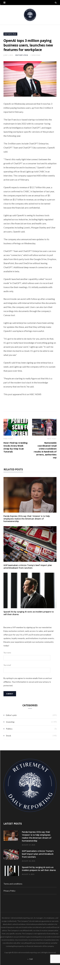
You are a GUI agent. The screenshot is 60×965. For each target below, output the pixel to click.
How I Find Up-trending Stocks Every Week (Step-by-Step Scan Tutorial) (15, 447)
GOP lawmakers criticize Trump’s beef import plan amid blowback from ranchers (27, 566)
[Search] (56, 2)
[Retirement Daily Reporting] (30, 15)
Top (31, 959)
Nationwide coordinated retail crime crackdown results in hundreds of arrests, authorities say (45, 450)
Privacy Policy (9, 891)
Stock (8, 735)
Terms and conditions (12, 884)
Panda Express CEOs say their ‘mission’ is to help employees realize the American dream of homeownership (26, 519)
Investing (10, 722)
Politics (9, 729)
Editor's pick (10, 34)
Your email (7, 665)
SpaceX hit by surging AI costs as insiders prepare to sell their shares (28, 613)
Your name (7, 653)
